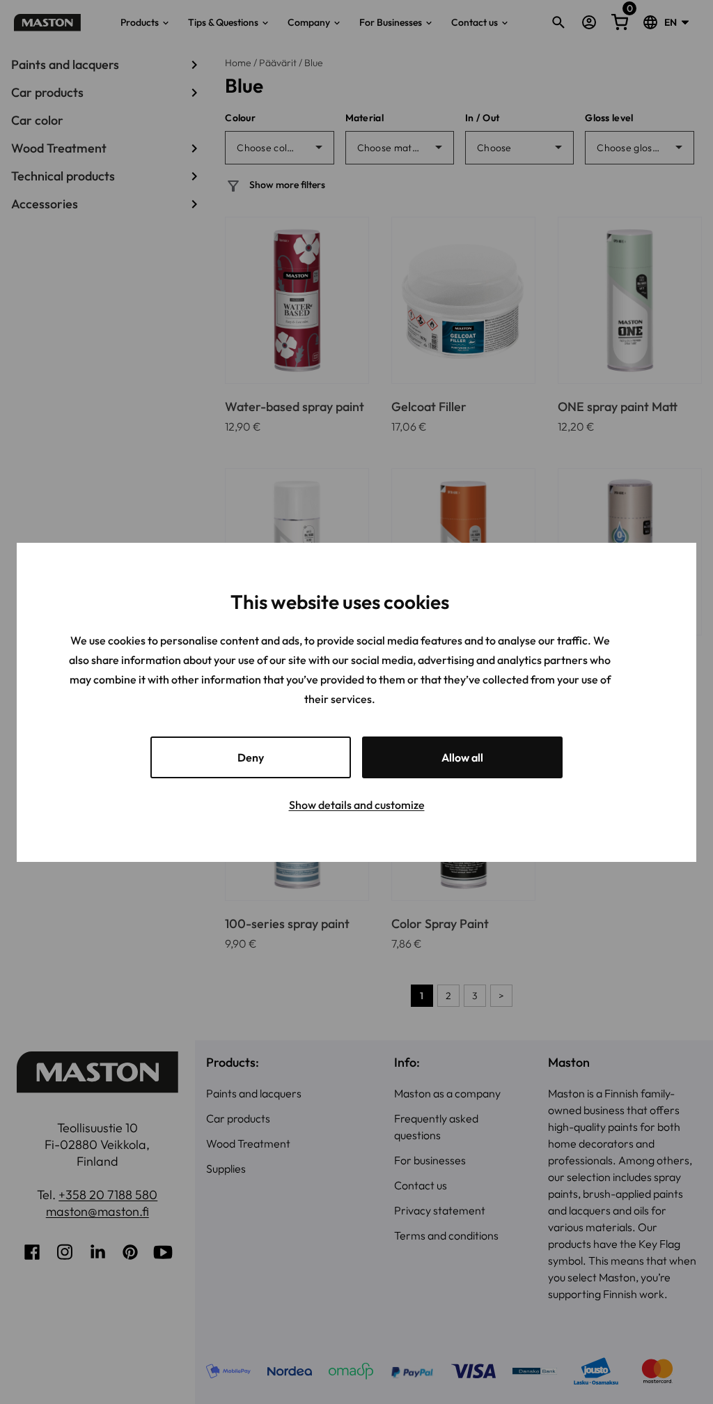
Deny (250, 757)
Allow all (462, 757)
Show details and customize (357, 805)
